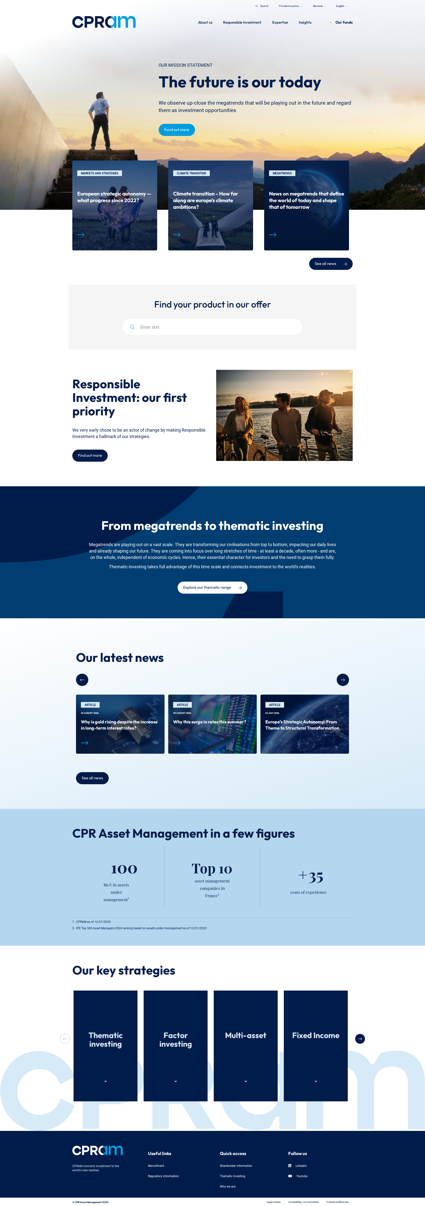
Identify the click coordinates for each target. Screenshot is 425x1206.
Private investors (289, 5)
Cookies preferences (338, 1202)
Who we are (227, 1186)
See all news (325, 263)
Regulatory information (163, 1175)
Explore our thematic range (207, 587)
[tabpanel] (114, 205)
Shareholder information (236, 1165)
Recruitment (156, 1165)
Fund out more (176, 129)
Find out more (90, 455)
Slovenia (318, 5)
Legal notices (274, 1202)
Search (264, 5)
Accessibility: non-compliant (303, 1202)
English (340, 5)
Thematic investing (232, 1175)
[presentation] (360, 1039)
